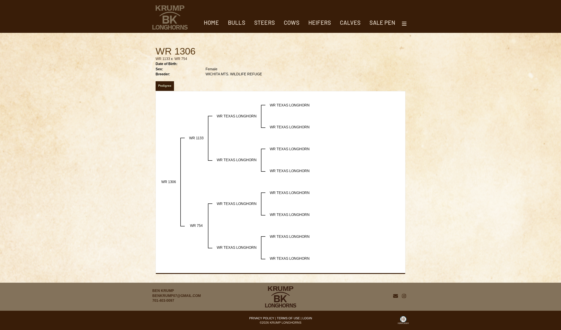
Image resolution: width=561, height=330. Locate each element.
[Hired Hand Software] (403, 321)
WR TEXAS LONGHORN (237, 116)
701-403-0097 (163, 300)
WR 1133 (163, 59)
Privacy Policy (261, 318)
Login (307, 318)
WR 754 (180, 59)
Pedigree (164, 85)
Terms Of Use (288, 318)
